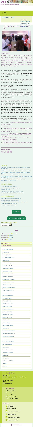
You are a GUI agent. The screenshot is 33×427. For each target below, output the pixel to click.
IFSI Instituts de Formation (8, 303)
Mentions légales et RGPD (12, 399)
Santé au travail (6, 347)
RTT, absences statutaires (8, 339)
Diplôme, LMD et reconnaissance (9, 279)
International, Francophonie (8, 314)
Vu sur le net (5, 366)
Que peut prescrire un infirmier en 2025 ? (9, 186)
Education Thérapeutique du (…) (9, 284)
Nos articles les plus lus (16, 218)
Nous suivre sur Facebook (13, 412)
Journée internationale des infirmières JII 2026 (10, 174)
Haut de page (10, 406)
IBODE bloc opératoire (7, 301)
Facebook (14, 233)
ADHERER (16, 212)
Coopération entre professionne (9, 273)
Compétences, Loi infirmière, (8, 268)
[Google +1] (8, 152)
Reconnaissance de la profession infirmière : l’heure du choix (12, 192)
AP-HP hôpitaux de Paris (7, 255)
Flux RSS (9, 239)
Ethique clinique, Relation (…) (8, 290)
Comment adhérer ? (10, 395)
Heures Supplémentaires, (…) (8, 295)
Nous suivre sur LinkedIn (13, 417)
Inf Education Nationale (7, 306)
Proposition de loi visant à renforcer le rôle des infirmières (12, 191)
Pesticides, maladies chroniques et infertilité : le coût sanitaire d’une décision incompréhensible (15, 168)
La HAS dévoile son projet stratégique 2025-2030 (10, 188)
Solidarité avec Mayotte (5, 189)
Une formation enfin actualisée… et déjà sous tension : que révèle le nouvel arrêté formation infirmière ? (16, 177)
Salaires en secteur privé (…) (8, 344)
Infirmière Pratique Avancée (8, 309)
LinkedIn (11, 237)
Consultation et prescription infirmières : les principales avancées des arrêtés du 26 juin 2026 (16, 170)
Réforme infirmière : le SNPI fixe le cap (8, 180)
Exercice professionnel (7, 292)
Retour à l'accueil (11, 408)
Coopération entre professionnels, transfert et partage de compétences (14, 201)
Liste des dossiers (6, 245)
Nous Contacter (10, 373)
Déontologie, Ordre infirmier (8, 276)
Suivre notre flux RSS (12, 420)
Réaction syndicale (6, 328)
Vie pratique (5, 363)
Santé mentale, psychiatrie (8, 352)
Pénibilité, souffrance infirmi (8, 320)
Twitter (11, 235)
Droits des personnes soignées (8, 282)
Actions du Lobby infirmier (8, 249)
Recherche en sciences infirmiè (9, 330)
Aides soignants (6, 252)
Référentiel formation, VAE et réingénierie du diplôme (11, 198)
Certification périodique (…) (8, 263)
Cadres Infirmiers (6, 260)
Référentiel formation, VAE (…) (9, 333)
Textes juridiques (6, 358)
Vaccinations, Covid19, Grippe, (8, 360)
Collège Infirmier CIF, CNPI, (8, 265)
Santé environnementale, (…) (8, 349)
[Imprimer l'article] (11, 152)
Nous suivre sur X (12, 414)
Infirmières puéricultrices (7, 312)
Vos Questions (10, 388)
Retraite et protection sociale (8, 336)
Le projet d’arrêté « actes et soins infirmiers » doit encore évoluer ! (13, 179)
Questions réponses (6, 322)
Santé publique (5, 355)
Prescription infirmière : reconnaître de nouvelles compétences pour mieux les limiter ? (15, 173)
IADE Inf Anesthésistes (7, 298)
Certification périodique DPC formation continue (10, 200)
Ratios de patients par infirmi (8, 325)
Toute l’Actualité (5, 243)
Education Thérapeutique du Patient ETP (8, 205)
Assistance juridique (11, 391)
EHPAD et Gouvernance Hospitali (9, 287)
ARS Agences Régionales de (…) (9, 257)
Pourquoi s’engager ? (11, 397)
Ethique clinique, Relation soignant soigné (9, 203)
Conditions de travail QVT (7, 271)
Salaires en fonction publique (8, 341)
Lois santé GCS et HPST (7, 317)
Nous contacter (9, 393)
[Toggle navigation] (4, 13)
